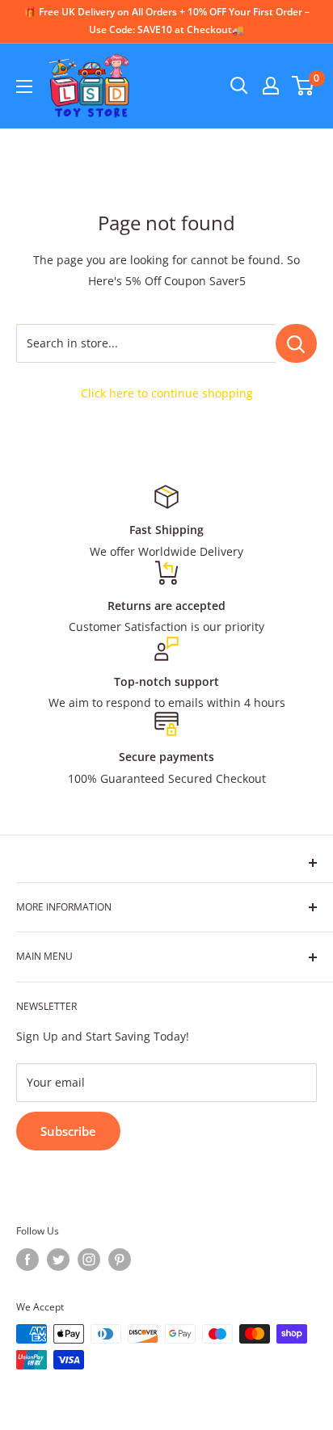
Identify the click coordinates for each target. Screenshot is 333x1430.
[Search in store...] (296, 343)
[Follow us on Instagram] (89, 1259)
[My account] (271, 86)
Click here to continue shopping (167, 393)
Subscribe (68, 1131)
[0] (303, 85)
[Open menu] (24, 86)
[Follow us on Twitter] (58, 1259)
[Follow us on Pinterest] (119, 1259)
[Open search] (239, 86)
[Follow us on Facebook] (27, 1259)
